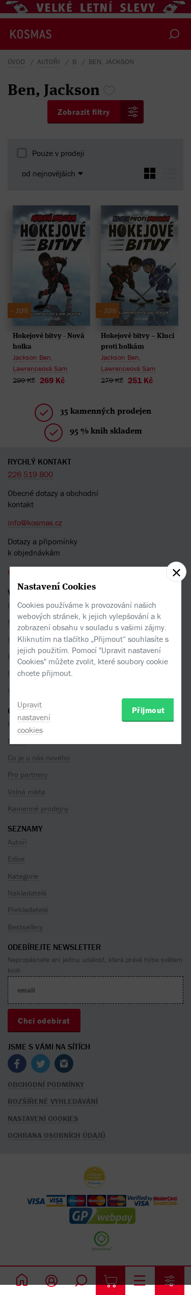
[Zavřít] (176, 572)
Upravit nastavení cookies (33, 717)
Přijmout (148, 710)
